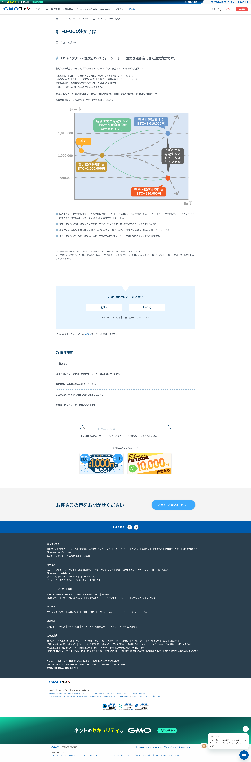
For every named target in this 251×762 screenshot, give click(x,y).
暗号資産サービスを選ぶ (152, 549)
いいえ (147, 307)
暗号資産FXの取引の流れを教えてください (76, 384)
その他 (177, 755)
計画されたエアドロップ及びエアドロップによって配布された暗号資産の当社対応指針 (82, 650)
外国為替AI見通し (75, 597)
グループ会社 (73, 626)
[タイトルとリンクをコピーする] (136, 527)
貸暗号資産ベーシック (104, 570)
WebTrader (72, 576)
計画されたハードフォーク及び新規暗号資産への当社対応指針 (118, 647)
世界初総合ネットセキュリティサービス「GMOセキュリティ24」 (69, 693)
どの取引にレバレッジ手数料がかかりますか (76, 404)
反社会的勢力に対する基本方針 (125, 644)
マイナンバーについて (130, 612)
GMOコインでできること (57, 549)
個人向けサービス (166, 755)
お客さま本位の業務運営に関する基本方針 (182, 650)
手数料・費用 (95, 580)
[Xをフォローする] (219, 9)
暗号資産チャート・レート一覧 (59, 594)
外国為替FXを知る (74, 555)
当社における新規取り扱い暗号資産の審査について (141, 650)
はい (104, 307)
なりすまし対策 (137, 696)
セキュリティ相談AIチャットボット (134, 693)
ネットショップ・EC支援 (77, 755)
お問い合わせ (73, 612)
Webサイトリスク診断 (114, 693)
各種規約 (50, 641)
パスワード (120, 436)
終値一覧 (105, 594)
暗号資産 (155, 755)
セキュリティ (104, 755)
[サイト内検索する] (214, 9)
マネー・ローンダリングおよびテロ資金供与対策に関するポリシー (168, 644)
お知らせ (119, 9)
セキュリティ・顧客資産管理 (93, 626)
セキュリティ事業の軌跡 (152, 696)
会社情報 (50, 626)
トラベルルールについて (108, 612)
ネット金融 (146, 755)
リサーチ (129, 755)
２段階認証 (133, 436)
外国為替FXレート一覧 (56, 597)
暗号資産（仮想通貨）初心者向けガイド (87, 549)
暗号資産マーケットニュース (87, 594)
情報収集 (137, 755)
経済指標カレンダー (94, 597)
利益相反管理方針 (68, 647)
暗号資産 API (163, 570)
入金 (111, 436)
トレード (84, 18)
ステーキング (142, 570)
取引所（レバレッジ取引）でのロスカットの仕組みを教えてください (88, 373)
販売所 (49, 570)
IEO (153, 570)
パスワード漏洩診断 (98, 693)
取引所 (58, 570)
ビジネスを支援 (92, 755)
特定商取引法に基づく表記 (68, 641)
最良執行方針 (52, 647)
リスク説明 (87, 641)
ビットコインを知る (55, 555)
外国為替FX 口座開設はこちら (59, 552)
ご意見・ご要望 (88, 612)
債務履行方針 (84, 647)
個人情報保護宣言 (169, 641)
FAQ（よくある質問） (56, 612)
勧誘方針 (125, 641)
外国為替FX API (66, 573)
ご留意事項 (99, 641)
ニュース (112, 626)
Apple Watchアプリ (88, 576)
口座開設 (241, 9)
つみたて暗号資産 (84, 570)
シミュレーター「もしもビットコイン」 (122, 549)
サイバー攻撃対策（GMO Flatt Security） (116, 696)
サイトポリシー (138, 641)
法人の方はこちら (190, 549)
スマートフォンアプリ (56, 576)
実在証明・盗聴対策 (55, 696)
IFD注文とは (62, 363)
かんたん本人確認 (148, 436)
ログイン (228, 9)
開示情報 (61, 626)
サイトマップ (153, 641)
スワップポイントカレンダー (117, 597)
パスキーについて (150, 612)
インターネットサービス (58, 755)
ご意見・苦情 (112, 641)
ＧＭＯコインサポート (68, 18)
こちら (88, 333)
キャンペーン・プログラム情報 (59, 580)
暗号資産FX (69, 570)
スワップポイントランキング (144, 597)
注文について (98, 18)
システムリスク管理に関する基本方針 (94, 644)
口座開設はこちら (172, 549)
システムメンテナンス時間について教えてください (80, 394)
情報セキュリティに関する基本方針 (61, 644)
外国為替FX (51, 573)
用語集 (87, 555)
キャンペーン (106, 9)
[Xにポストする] (129, 527)
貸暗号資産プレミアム (125, 570)
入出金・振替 (80, 580)
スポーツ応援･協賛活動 (128, 626)
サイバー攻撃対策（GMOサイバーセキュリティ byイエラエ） (82, 696)
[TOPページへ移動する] (16, 9)
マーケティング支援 (117, 755)
